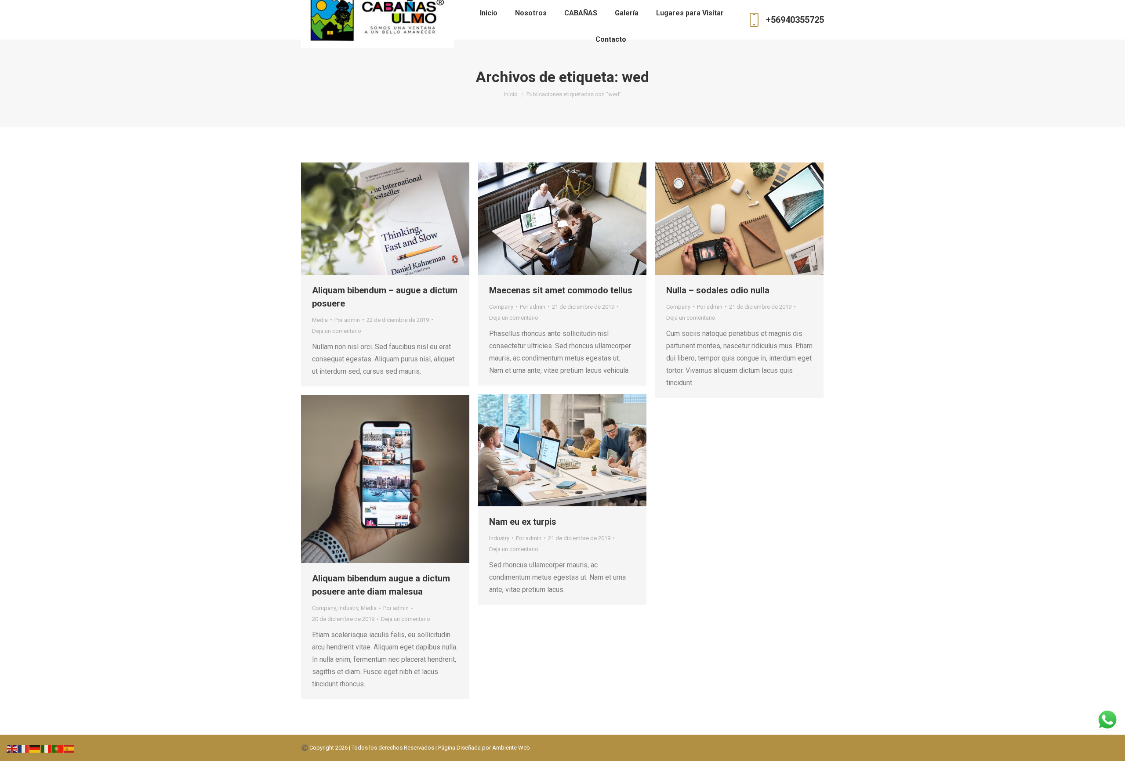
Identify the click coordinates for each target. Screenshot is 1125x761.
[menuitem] (488, 13)
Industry (499, 538)
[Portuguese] (58, 748)
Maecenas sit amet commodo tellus (560, 290)
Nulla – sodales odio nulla (717, 290)
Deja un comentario (336, 331)
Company (501, 306)
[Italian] (46, 748)
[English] (12, 748)
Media (320, 320)
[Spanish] (69, 748)
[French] (23, 748)
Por (347, 320)
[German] (35, 748)
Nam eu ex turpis (522, 521)
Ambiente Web (511, 747)
